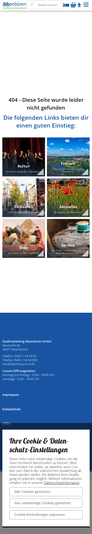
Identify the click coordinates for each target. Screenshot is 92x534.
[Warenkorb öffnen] (73, 5)
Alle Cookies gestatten (32, 491)
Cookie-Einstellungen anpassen (39, 514)
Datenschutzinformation (61, 482)
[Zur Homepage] (14, 5)
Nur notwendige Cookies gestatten (42, 503)
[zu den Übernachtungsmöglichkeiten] (66, 5)
